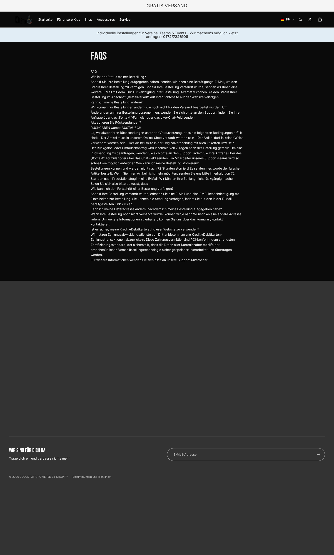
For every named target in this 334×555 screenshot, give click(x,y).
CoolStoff (28, 476)
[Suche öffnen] (300, 20)
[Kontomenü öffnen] (310, 20)
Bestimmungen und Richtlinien (91, 476)
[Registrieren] (318, 454)
